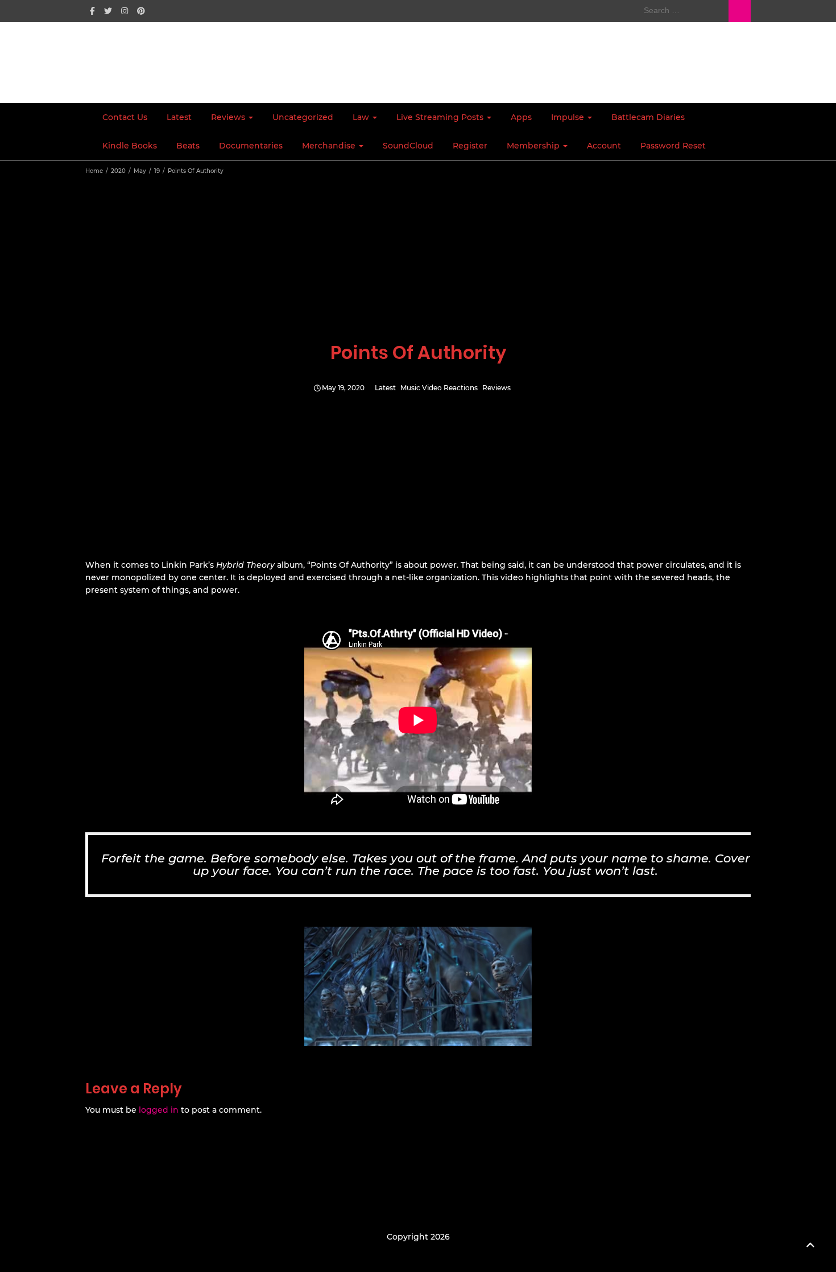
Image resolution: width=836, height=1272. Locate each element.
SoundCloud (408, 146)
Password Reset (673, 146)
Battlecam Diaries (648, 117)
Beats (188, 146)
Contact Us (124, 117)
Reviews (229, 117)
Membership (534, 146)
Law (362, 117)
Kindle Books (129, 146)
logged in (159, 1110)
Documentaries (251, 146)
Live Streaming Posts (441, 117)
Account (604, 146)
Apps (521, 117)
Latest (179, 117)
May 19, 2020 (343, 388)
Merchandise (330, 146)
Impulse (568, 117)
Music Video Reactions (439, 388)
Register (470, 146)
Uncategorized (302, 117)
